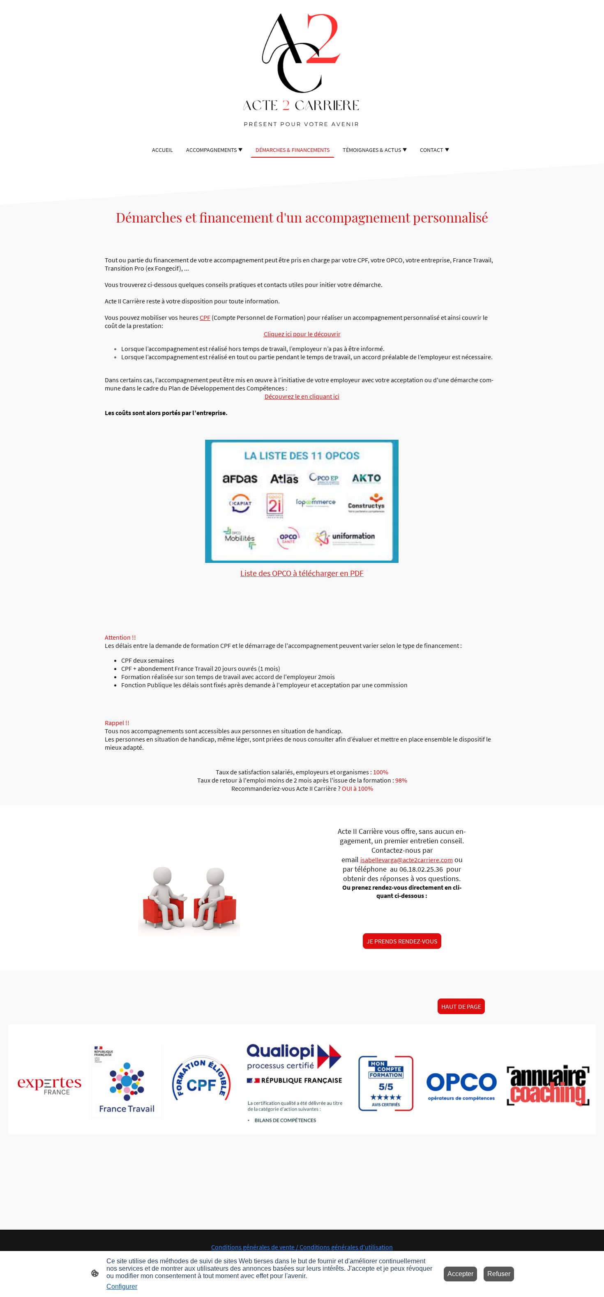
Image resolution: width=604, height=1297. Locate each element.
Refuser (498, 1273)
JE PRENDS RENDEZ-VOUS (402, 941)
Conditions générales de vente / (255, 1247)
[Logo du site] (302, 70)
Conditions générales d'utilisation (346, 1247)
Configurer (121, 1286)
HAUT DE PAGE (461, 1006)
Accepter (460, 1273)
